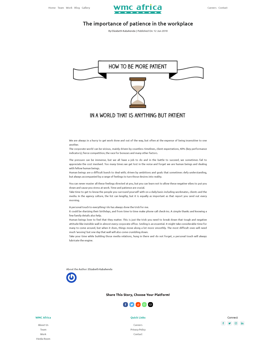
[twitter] (229, 323)
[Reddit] (138, 304)
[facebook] (223, 323)
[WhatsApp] (144, 304)
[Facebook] (125, 304)
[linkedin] (242, 323)
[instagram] (235, 323)
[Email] (150, 304)
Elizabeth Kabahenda (123, 30)
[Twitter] (132, 304)
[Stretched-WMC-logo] (138, 3)
